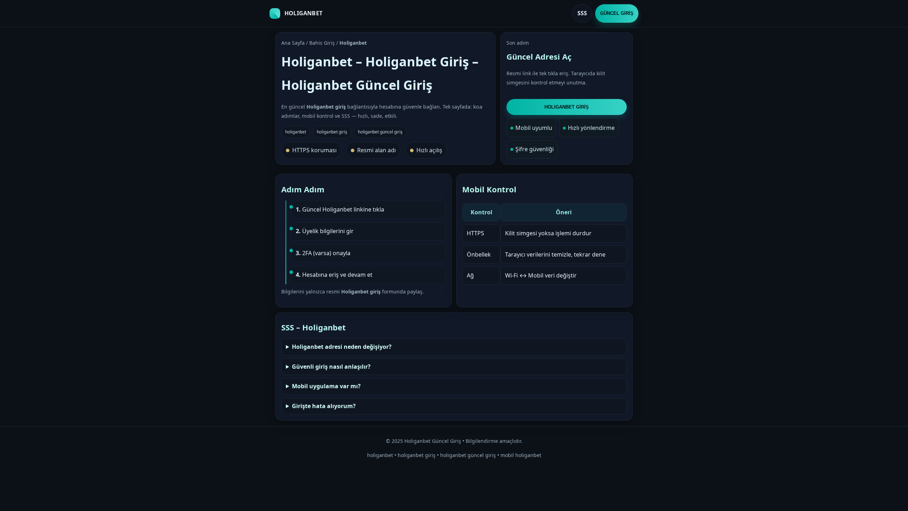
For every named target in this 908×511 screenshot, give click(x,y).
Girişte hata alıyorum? (324, 406)
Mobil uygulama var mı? (326, 386)
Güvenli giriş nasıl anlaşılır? (331, 366)
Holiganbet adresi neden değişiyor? (342, 347)
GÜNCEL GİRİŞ (616, 13)
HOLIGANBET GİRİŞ (566, 107)
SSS (582, 13)
